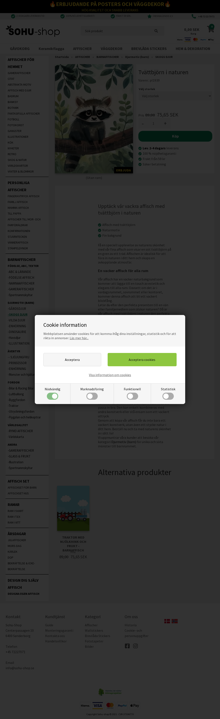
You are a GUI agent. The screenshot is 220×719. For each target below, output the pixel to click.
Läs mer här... (79, 338)
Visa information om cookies (110, 375)
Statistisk (168, 389)
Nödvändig (52, 389)
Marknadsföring (92, 389)
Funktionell (132, 389)
